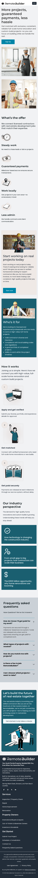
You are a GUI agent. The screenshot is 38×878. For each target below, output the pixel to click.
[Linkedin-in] (15, 789)
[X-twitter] (11, 789)
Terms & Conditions (30, 869)
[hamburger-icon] (34, 3)
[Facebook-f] (3, 789)
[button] (19, 622)
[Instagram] (7, 789)
